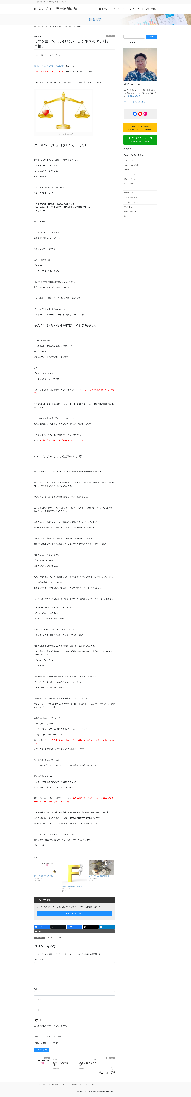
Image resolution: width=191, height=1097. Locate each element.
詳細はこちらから (134, 96)
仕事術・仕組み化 (130, 211)
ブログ (126, 188)
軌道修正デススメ (132, 202)
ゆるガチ (110, 36)
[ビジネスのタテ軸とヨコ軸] (46, 867)
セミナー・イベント (131, 174)
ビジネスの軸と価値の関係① (72, 886)
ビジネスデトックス (131, 179)
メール (38, 999)
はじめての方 (40, 1084)
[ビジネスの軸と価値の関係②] (101, 867)
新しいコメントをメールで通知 (48, 1036)
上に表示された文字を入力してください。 (51, 1026)
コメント (38, 960)
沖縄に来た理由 (131, 197)
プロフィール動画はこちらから (134, 102)
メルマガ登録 (76, 913)
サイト (36, 1010)
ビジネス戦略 (58, 937)
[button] (140, 140)
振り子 (126, 216)
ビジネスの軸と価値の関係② (99, 876)
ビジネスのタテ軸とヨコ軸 (43, 876)
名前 (37, 989)
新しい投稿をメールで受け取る (48, 1043)
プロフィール (129, 193)
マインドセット (129, 207)
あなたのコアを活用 (131, 165)
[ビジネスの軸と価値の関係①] (74, 873)
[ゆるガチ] (42, 1065)
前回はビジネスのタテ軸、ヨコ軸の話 (49, 66)
